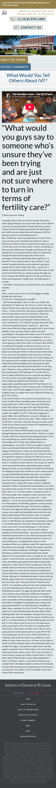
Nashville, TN (27, 776)
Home (28, 699)
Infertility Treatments (28, 715)
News (28, 726)
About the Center (28, 704)
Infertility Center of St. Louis (28, 685)
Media (28, 731)
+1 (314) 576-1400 (31, 19)
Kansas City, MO (47, 776)
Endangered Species (28, 736)
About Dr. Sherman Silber (28, 710)
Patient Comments (28, 720)
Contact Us (31, 27)
